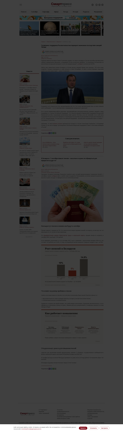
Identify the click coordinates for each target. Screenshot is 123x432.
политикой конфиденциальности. (31, 429)
